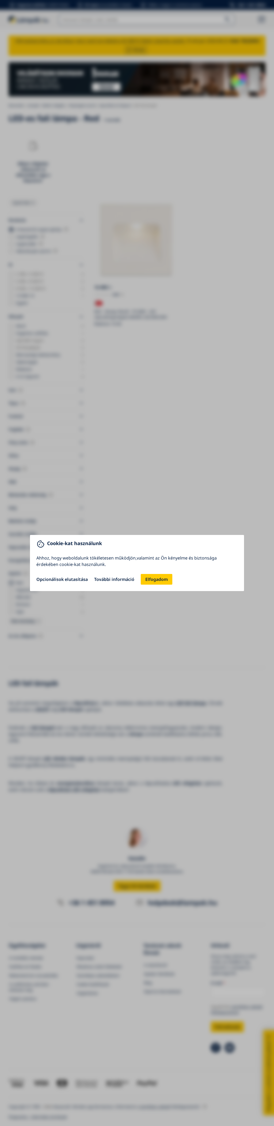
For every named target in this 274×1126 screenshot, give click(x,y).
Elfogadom (156, 579)
